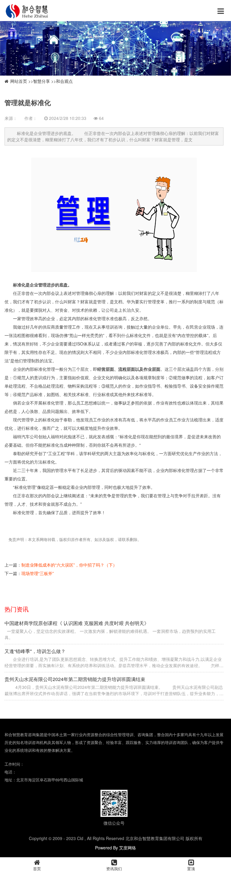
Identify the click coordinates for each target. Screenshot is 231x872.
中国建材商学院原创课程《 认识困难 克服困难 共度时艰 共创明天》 (77, 623)
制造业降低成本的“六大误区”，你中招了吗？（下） (69, 565)
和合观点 (64, 81)
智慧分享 (41, 81)
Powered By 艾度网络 (115, 848)
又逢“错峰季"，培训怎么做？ (35, 651)
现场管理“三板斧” (37, 573)
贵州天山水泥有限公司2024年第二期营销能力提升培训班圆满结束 (75, 679)
